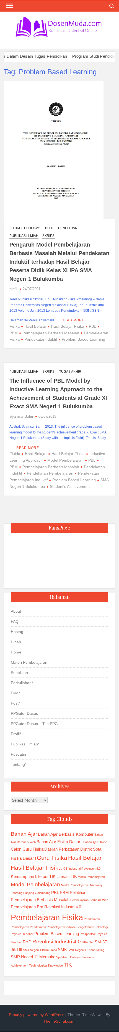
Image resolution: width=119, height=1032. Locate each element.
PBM (64, 892)
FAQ (15, 621)
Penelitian (67, 228)
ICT (65, 868)
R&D (27, 942)
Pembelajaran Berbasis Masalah (50, 333)
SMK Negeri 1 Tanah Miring (86, 950)
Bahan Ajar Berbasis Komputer (66, 834)
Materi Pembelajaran (29, 662)
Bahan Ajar (24, 834)
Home (16, 652)
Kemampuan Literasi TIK (33, 876)
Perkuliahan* (22, 683)
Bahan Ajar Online (95, 842)
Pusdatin (18, 754)
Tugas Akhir (70, 372)
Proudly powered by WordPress (36, 1014)
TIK (68, 965)
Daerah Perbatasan (61, 849)
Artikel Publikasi (25, 228)
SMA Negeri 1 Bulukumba (40, 950)
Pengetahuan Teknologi (92, 927)
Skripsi (48, 236)
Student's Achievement (70, 486)
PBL (92, 326)
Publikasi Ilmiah (23, 236)
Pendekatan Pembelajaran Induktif (53, 927)
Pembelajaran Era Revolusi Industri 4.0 (46, 906)
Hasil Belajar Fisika (67, 326)
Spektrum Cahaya (68, 957)
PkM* (15, 693)
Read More (73, 320)
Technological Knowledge (46, 965)
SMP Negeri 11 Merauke (33, 956)
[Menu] (9, 5)
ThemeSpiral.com (58, 1021)
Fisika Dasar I (23, 858)
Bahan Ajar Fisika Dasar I (59, 841)
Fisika (14, 326)
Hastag (17, 631)
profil (13, 289)
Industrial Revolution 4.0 (84, 868)
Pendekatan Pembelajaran (50, 473)
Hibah (16, 642)
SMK (62, 949)
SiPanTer (88, 942)
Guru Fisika (52, 857)
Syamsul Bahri (21, 416)
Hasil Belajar (35, 326)
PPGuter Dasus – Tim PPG (34, 723)
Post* (15, 703)
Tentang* (18, 764)
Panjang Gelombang (36, 893)
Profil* (16, 734)
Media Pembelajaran (91, 876)
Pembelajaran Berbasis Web (89, 900)
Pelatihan (78, 892)
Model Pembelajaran (65, 460)
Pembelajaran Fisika (47, 917)
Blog (49, 228)
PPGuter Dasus (24, 713)
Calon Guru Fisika (27, 849)
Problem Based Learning (83, 339)
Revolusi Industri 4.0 (56, 941)
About (16, 611)
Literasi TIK (66, 876)
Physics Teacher (22, 934)
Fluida (14, 453)
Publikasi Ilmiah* (25, 744)
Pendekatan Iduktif (40, 339)
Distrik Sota (90, 849)
